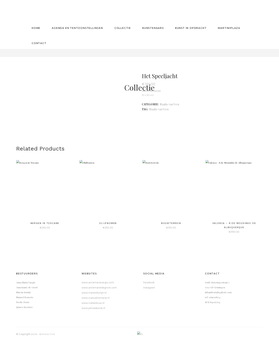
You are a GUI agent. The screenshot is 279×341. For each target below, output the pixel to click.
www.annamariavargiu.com (98, 282)
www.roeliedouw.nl (93, 303)
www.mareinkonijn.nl (94, 292)
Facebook (148, 282)
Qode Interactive (43, 334)
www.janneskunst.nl (93, 308)
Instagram (149, 287)
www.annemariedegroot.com (99, 287)
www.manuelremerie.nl (96, 297)
